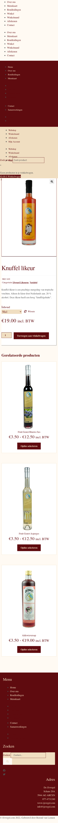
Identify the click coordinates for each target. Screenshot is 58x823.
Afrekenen (12, 21)
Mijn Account (14, 141)
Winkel (10, 13)
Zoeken (6, 754)
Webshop (12, 130)
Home (10, 66)
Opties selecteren (29, 446)
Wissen (31, 311)
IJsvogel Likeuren (21, 282)
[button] (52, 181)
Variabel (33, 282)
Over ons (11, 1)
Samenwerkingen (15, 109)
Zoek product (6, 159)
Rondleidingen (14, 9)
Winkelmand (13, 17)
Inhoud (5, 307)
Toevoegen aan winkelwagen (31, 335)
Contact (10, 24)
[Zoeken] (7, 761)
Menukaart (12, 5)
